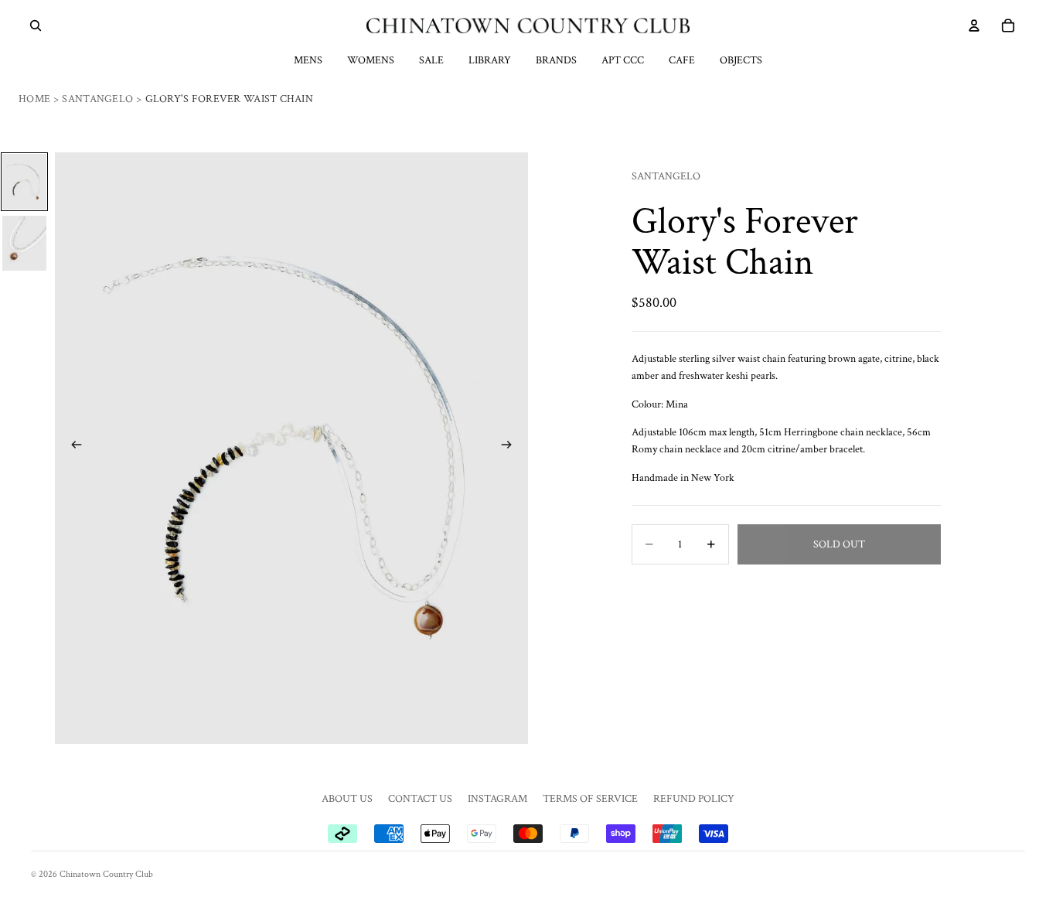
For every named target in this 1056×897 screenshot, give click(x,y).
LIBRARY (489, 60)
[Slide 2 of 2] (24, 243)
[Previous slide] (72, 448)
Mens (308, 60)
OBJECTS (741, 60)
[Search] (36, 26)
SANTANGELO (666, 176)
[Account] (974, 26)
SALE (431, 60)
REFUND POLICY (693, 799)
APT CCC (622, 60)
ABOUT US (347, 799)
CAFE (682, 60)
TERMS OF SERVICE (590, 799)
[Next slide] (511, 448)
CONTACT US (420, 799)
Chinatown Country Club (106, 874)
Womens (370, 60)
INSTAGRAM (497, 799)
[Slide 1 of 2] (24, 181)
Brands (556, 60)
